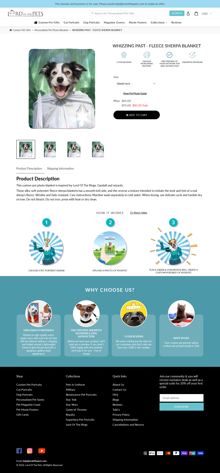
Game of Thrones (76, 409)
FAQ (115, 394)
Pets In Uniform (75, 384)
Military (70, 389)
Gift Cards (22, 414)
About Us (118, 384)
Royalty (70, 414)
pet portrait (48, 270)
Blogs (116, 399)
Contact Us (119, 389)
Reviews (117, 404)
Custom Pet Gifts (21, 30)
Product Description (29, 168)
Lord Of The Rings (76, 424)
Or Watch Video (138, 212)
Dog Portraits (24, 394)
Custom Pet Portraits (29, 384)
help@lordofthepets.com (35, 461)
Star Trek (71, 399)
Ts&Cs (116, 409)
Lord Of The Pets (33, 465)
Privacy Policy (121, 414)
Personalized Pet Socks (30, 399)
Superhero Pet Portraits (80, 419)
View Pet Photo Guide (135, 93)
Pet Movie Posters (27, 409)
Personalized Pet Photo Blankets (52, 30)
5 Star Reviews (124, 62)
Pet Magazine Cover (28, 404)
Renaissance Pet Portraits (81, 394)
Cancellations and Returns (128, 424)
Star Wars (72, 404)
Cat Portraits (24, 389)
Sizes (116, 77)
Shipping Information (60, 168)
